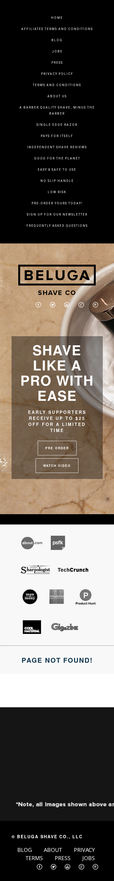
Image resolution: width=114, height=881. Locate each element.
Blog (57, 40)
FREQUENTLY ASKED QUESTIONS (57, 225)
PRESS (63, 858)
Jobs (57, 51)
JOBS (88, 858)
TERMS (34, 858)
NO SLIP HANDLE (57, 181)
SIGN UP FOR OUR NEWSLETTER (57, 214)
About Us (57, 96)
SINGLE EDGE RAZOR (57, 124)
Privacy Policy (57, 73)
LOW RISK (57, 192)
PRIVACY (84, 849)
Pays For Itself (57, 136)
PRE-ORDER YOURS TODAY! (57, 203)
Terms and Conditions (57, 85)
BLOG (24, 849)
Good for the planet (57, 158)
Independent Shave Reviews (57, 147)
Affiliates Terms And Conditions (57, 29)
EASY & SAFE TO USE (57, 169)
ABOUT (53, 849)
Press (57, 62)
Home (57, 17)
